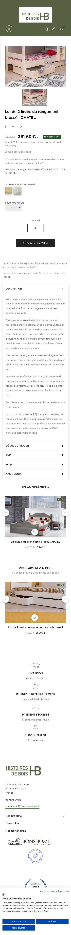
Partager (5, 127)
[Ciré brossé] (8, 190)
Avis (8, 455)
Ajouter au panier (37, 242)
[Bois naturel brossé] (17, 190)
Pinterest (21, 127)
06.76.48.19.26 (13, 800)
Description (14, 289)
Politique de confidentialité (54, 891)
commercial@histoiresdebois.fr (22, 806)
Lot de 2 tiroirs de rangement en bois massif (35, 627)
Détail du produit (17, 446)
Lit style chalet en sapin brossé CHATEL (35, 542)
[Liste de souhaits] (34, 532)
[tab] (35, 289)
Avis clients (14, 474)
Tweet (13, 127)
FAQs (9, 464)
